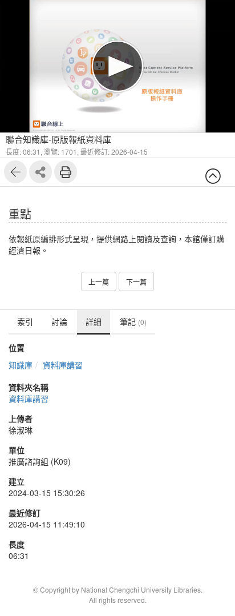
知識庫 (21, 365)
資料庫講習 (63, 365)
